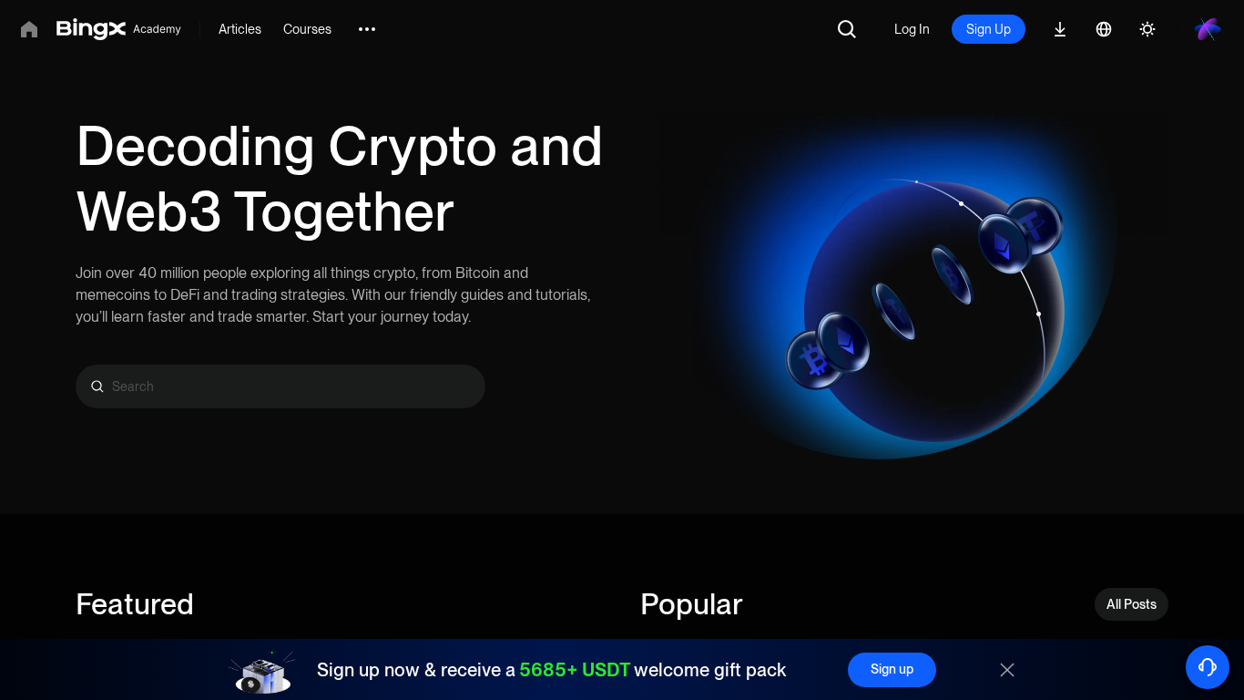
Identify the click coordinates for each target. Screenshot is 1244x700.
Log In (912, 29)
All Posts (1131, 604)
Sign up (892, 669)
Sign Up (988, 29)
